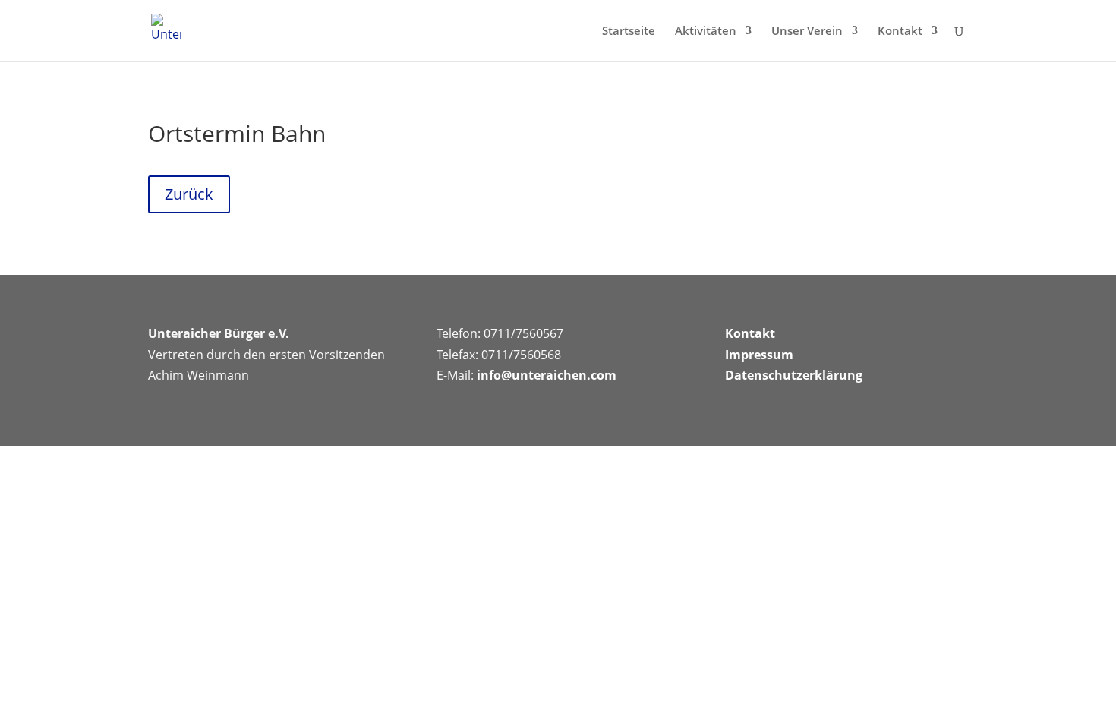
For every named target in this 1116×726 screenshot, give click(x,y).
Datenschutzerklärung (793, 375)
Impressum (759, 354)
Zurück (189, 194)
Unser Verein (807, 31)
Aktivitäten (705, 31)
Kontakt (900, 31)
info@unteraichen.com (546, 375)
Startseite (628, 31)
